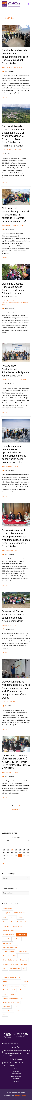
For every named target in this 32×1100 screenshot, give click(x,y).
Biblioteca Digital (16, 1073)
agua (4, 917)
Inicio (16, 1068)
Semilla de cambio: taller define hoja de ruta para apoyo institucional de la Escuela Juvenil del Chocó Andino (15, 57)
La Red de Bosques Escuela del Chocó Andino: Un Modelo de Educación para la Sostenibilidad (14, 290)
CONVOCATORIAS (22, 951)
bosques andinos (17, 926)
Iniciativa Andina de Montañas (12, 982)
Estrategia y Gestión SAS (21, 1095)
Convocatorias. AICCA (9, 956)
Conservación (7, 943)
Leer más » (5, 97)
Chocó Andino (21, 934)
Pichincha (13, 994)
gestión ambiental (15, 968)
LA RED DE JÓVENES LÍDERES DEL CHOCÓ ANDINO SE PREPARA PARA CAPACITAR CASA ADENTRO (16, 762)
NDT (3, 380)
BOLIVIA (6, 926)
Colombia (6, 939)
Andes (21, 917)
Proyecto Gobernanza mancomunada (18, 301)
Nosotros (16, 1071)
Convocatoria (9, 951)
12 (12, 850)
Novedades (16, 1078)
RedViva (9, 67)
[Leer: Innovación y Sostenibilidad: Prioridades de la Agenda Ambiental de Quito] (16, 352)
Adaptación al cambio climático (14, 913)
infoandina (6, 973)
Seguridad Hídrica (8, 1011)
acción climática (7, 908)
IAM (24, 968)
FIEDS (5, 968)
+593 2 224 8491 (9, 1065)
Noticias (4, 67)
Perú (5, 994)
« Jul (3, 863)
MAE (4, 986)
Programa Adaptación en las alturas (12, 998)
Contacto (16, 1081)
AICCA (12, 917)
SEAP (15, 1006)
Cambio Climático (8, 934)
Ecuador (24, 964)
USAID (5, 1014)
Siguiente (16, 809)
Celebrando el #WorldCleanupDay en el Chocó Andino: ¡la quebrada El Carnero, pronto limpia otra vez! (15, 214)
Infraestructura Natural (11, 977)
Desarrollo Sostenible (10, 960)
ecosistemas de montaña (10, 964)
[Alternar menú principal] (28, 4)
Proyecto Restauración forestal (11, 302)
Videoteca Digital (16, 1076)
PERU (20, 990)
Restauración (6, 1006)
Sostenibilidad (20, 1011)
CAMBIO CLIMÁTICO (9, 930)
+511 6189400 (8, 1055)
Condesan (16, 939)
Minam (24, 986)
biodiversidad (7, 922)
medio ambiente (14, 986)
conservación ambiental (10, 947)
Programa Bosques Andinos (11, 1002)
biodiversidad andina (21, 922)
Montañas (6, 990)
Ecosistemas (23, 960)
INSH (26, 982)
